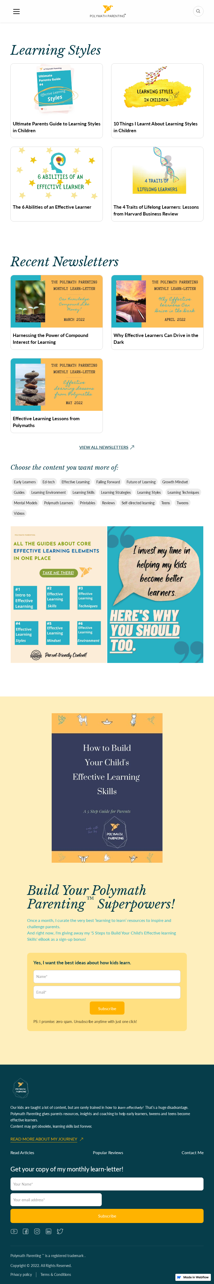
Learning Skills (83, 492)
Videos (19, 513)
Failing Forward (108, 482)
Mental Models (25, 503)
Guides (19, 492)
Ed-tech (49, 482)
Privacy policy (21, 1274)
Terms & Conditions (55, 1274)
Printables (87, 503)
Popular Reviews (108, 1152)
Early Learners (25, 482)
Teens (165, 503)
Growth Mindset (175, 482)
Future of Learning (141, 482)
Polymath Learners (58, 503)
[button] (16, 11)
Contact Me (193, 1152)
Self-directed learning (138, 503)
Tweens (182, 503)
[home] (108, 11)
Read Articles (22, 1152)
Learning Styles (149, 492)
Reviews (108, 503)
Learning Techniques (183, 492)
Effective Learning (76, 482)
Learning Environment (48, 492)
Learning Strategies (115, 492)
